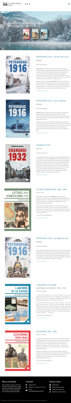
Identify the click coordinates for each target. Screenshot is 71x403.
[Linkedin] (30, 4)
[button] (69, 4)
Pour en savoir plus (42, 90)
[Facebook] (26, 4)
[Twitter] (28, 4)
